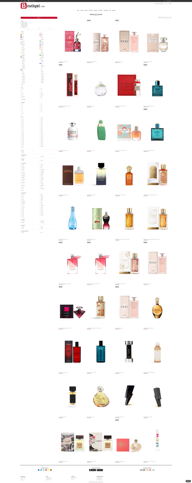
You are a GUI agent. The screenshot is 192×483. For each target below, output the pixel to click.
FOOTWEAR (91, 10)
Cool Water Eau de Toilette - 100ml (63, 239)
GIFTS (110, 10)
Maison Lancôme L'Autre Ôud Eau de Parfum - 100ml (122, 239)
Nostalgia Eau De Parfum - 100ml (91, 461)
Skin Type (23, 219)
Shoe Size (23, 102)
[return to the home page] (33, 6)
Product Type (24, 163)
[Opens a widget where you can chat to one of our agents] (188, 481)
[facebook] (38, 470)
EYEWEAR (95, 10)
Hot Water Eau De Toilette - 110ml (63, 372)
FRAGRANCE (106, 10)
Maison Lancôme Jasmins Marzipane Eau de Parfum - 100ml (151, 239)
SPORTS (86, 10)
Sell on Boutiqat (99, 477)
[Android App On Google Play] (100, 470)
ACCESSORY (100, 10)
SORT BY (159, 17)
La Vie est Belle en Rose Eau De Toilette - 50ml (65, 283)
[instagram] (43, 470)
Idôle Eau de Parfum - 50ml (147, 283)
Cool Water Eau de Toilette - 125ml (91, 372)
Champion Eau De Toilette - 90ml (119, 372)
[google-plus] (46, 470)
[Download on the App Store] (92, 470)
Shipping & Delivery (23, 477)
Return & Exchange (48, 477)
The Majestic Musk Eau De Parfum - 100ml (149, 372)
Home (78, 10)
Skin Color (23, 225)
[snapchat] (48, 470)
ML (22, 116)
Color (22, 31)
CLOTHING (82, 10)
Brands (113, 10)
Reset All (39, 17)
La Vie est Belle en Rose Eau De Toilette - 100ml (93, 283)
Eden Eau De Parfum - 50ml (90, 150)
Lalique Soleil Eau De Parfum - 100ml (120, 461)
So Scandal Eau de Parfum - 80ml (63, 61)
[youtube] (51, 470)
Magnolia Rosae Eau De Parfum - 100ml (120, 283)
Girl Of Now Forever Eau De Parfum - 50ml (121, 150)
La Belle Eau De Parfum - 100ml (91, 239)
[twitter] (41, 470)
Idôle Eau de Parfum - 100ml (119, 61)
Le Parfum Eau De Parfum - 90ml (148, 61)
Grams (23, 150)
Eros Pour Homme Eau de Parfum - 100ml (149, 150)
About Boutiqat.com (74, 477)
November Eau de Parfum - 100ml (63, 461)
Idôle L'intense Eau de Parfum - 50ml (92, 61)
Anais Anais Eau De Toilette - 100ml (63, 150)
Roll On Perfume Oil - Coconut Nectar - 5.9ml (150, 461)
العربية (165, 1)
